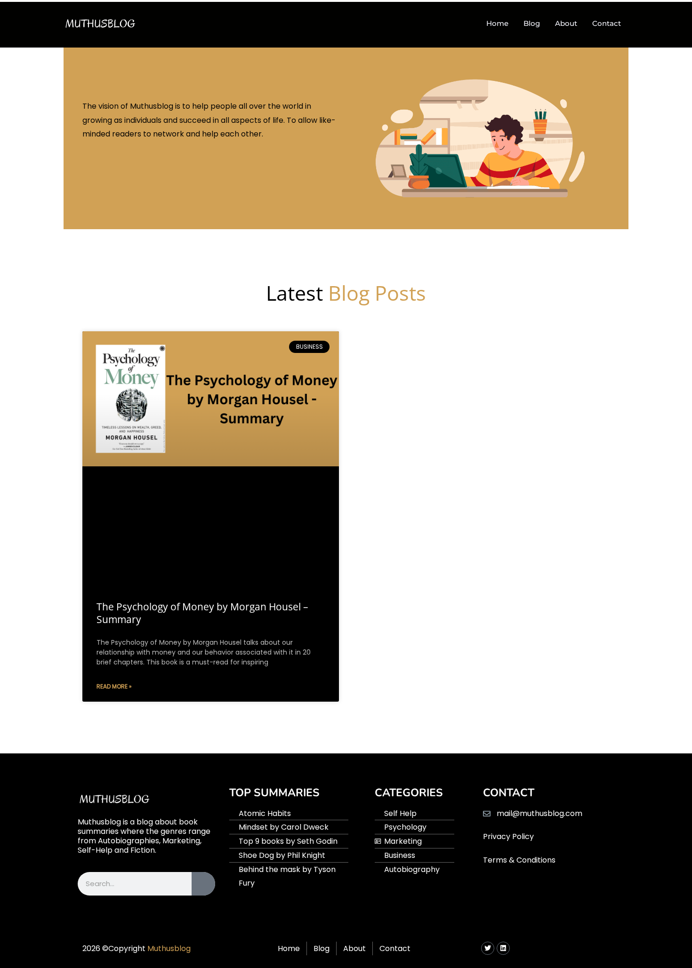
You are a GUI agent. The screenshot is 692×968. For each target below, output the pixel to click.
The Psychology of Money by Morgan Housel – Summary (202, 613)
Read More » (114, 686)
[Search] (203, 884)
